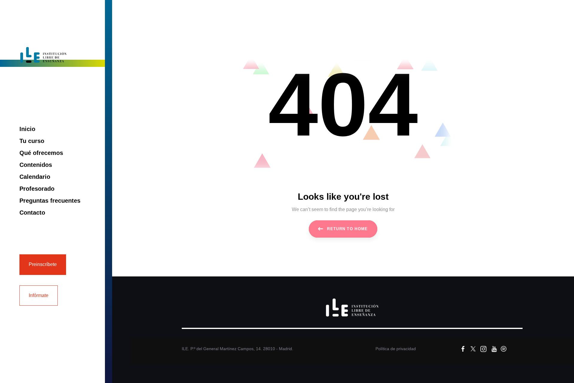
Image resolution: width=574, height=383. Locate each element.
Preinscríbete (43, 264)
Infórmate (38, 295)
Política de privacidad (395, 348)
